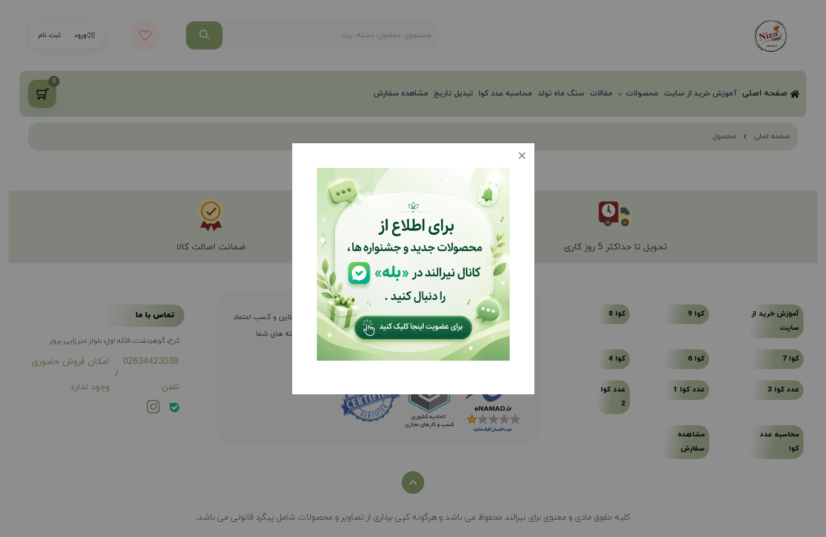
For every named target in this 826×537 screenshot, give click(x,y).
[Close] (522, 155)
